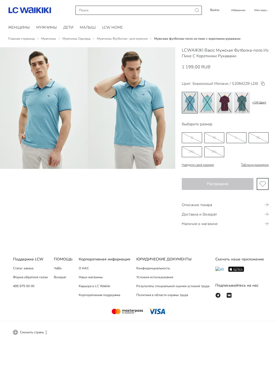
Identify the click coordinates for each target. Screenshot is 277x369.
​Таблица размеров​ (255, 165)
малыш (88, 27)
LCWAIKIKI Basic (198, 50)
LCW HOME (112, 27)
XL (258, 137)
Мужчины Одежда (76, 38)
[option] (190, 102)
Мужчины (46, 27)
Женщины (19, 27)
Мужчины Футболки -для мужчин (122, 38)
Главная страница (21, 38)
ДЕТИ (68, 27)
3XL (214, 151)
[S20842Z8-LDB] (262, 83)
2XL (192, 151)
